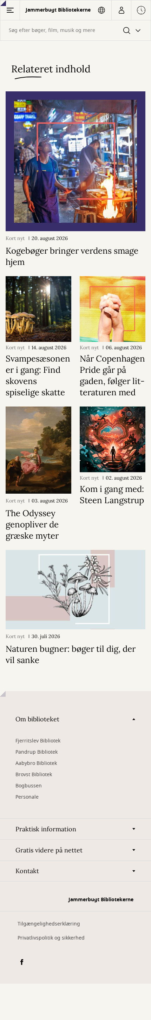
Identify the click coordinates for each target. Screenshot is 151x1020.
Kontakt (27, 871)
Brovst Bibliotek (33, 774)
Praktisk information (45, 829)
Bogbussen (28, 786)
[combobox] (75, 30)
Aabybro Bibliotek (36, 763)
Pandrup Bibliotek (36, 752)
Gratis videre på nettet (49, 850)
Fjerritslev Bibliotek (37, 741)
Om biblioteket (37, 719)
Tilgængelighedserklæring (49, 924)
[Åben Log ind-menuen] (121, 10)
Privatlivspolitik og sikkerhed (51, 938)
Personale (27, 797)
